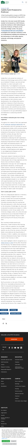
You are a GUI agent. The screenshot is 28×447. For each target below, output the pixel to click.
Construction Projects (20, 386)
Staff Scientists (4, 362)
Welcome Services (19, 393)
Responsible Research (6, 369)
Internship (17, 364)
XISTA (2, 428)
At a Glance (3, 410)
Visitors (16, 398)
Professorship (4, 313)
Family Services (18, 391)
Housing (17, 388)
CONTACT (3, 440)
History (2, 421)
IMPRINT (17, 440)
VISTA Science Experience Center (19, 367)
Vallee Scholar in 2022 (7, 242)
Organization (4, 412)
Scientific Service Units (6, 359)
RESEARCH (4, 357)
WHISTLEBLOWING (5, 442)
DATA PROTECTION (19, 442)
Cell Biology (13, 309)
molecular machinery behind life (14, 124)
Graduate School (19, 359)
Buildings (17, 383)
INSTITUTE (4, 407)
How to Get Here (19, 381)
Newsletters (4, 386)
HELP (2, 445)
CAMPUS (17, 378)
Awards (2, 415)
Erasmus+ (17, 396)
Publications (4, 371)
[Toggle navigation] (26, 2)
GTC (16, 445)
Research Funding (5, 367)
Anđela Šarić (4, 309)
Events (2, 383)
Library (2, 364)
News (2, 381)
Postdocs (17, 362)
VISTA (2, 426)
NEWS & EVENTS (6, 378)
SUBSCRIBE (14, 339)
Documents (3, 433)
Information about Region (21, 400)
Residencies (4, 423)
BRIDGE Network (5, 431)
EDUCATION (18, 357)
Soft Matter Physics (15, 313)
